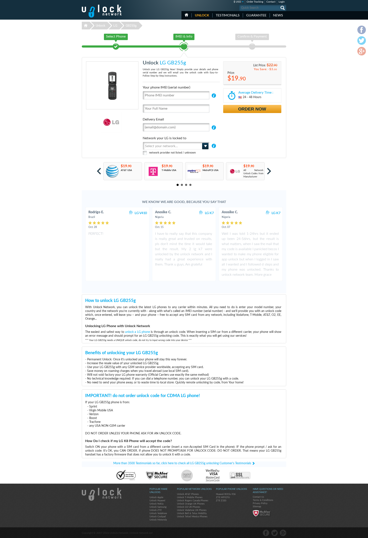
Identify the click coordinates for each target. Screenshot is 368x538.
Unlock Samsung (158, 507)
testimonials (228, 15)
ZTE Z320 (221, 500)
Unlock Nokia (156, 504)
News (278, 15)
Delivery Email (153, 119)
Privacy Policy (260, 503)
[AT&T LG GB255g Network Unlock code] (112, 171)
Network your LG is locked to (164, 138)
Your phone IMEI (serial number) (166, 87)
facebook (266, 533)
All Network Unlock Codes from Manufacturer (253, 173)
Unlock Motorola (158, 520)
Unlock (202, 15)
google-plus (283, 533)
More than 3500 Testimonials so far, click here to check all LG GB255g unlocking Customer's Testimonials (182, 463)
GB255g (131, 26)
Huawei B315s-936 (226, 494)
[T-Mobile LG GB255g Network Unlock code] (153, 171)
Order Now (252, 108)
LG (115, 26)
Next (269, 171)
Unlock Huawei (157, 500)
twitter (274, 533)
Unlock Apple (156, 497)
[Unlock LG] (96, 122)
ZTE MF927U (223, 497)
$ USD (237, 1)
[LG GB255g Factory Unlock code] (234, 171)
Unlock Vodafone (158, 513)
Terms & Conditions (263, 500)
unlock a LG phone (137, 332)
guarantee (256, 15)
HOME (186, 15)
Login (282, 1)
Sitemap (257, 506)
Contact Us (258, 497)
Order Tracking (255, 1)
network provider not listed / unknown (172, 152)
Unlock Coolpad (158, 516)
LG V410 (141, 213)
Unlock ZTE (156, 510)
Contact (270, 1)
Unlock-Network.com (102, 494)
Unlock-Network (102, 11)
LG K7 (209, 213)
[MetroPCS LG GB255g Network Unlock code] (194, 171)
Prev (99, 171)
